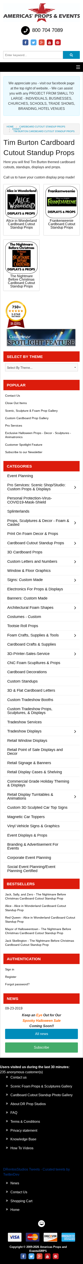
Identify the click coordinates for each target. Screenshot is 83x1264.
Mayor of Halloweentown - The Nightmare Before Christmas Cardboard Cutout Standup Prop (38, 931)
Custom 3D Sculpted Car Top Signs (37, 807)
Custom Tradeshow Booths (30, 699)
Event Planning (20, 476)
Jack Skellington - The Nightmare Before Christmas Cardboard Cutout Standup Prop (39, 942)
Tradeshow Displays (24, 731)
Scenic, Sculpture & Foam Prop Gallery (31, 410)
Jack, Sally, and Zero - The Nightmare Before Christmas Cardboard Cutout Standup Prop (35, 896)
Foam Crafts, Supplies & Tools (33, 635)
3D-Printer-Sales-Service (28, 653)
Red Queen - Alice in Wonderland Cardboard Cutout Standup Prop (40, 919)
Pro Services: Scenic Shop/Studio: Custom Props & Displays (36, 487)
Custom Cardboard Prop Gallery (27, 418)
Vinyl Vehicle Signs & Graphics (33, 826)
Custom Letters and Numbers (32, 561)
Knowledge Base (23, 1139)
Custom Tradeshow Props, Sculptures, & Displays (29, 711)
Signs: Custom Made (25, 579)
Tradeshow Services (24, 722)
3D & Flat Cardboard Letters (31, 690)
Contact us (18, 1077)
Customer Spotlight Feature (23, 444)
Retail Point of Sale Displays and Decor (35, 751)
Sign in (9, 969)
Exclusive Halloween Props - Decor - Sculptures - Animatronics (38, 435)
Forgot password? (17, 984)
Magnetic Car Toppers (26, 816)
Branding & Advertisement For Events (32, 846)
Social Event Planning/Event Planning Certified (31, 868)
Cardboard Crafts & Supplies (31, 644)
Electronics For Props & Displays (35, 589)
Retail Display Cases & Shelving (34, 772)
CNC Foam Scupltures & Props (33, 662)
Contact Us (12, 395)
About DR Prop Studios (28, 1104)
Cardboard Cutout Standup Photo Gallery (41, 1095)
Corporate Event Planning (29, 857)
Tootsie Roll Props (22, 626)
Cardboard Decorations (27, 672)
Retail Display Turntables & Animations (30, 796)
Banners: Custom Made (27, 598)
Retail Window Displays (27, 740)
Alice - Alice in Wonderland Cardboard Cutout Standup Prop (35, 908)
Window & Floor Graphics (29, 570)
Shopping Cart (21, 1201)
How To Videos (21, 1148)
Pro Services (13, 425)
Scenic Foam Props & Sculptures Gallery (41, 1086)
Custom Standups (22, 681)
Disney (16, 129)
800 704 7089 (47, 30)
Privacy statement (23, 1130)
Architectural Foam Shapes (30, 607)
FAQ (13, 1112)
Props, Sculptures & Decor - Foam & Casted (38, 522)
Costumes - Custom (24, 616)
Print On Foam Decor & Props (32, 533)
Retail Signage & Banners (29, 763)
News (14, 1183)
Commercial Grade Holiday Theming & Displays (38, 783)
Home (10, 126)
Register (10, 976)
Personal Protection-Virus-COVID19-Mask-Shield (29, 500)
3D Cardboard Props (24, 552)
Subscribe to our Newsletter (23, 452)
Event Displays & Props (27, 835)
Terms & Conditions (25, 1121)
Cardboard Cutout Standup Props (42, 126)
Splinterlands (18, 511)
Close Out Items (16, 403)
